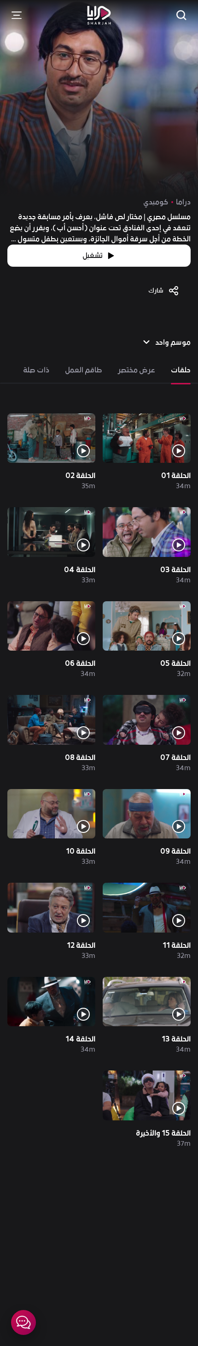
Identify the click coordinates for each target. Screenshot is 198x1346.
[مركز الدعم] (23, 1322)
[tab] (181, 370)
